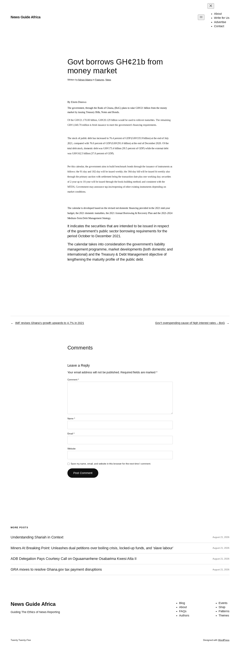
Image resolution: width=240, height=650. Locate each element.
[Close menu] (211, 6)
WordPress (223, 640)
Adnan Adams (85, 79)
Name (71, 418)
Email (70, 433)
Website (71, 448)
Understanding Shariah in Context (37, 537)
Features (99, 79)
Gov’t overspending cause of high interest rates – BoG (190, 323)
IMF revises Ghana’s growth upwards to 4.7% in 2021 (49, 323)
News (108, 79)
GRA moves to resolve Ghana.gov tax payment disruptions (56, 569)
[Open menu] (201, 17)
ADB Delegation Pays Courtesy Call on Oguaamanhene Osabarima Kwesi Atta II (73, 559)
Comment (73, 379)
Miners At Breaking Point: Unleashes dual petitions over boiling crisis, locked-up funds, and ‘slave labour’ (92, 548)
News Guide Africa (25, 17)
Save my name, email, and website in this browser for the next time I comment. (111, 463)
